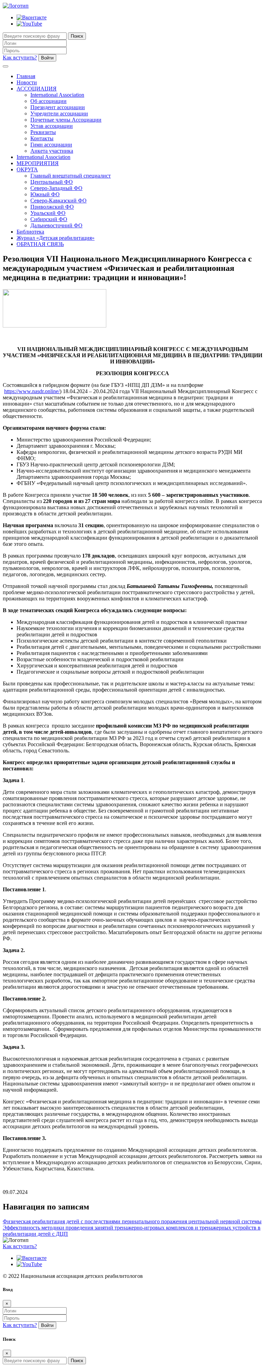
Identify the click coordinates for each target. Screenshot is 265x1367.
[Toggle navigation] (5, 66)
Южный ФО (45, 194)
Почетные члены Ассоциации (65, 120)
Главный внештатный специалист (70, 176)
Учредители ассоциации (59, 113)
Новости (27, 82)
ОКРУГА (27, 169)
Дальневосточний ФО (56, 225)
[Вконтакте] (32, 17)
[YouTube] (29, 24)
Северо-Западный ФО (56, 188)
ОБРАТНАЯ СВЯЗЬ (40, 244)
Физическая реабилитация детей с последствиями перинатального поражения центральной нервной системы (132, 1221)
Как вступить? (20, 57)
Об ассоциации (48, 101)
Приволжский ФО (52, 207)
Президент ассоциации (57, 107)
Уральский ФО (48, 213)
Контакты (41, 138)
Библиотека (30, 232)
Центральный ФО (51, 182)
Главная (26, 76)
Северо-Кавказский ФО (58, 200)
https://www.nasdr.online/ (32, 391)
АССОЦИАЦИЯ (37, 89)
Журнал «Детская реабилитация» (56, 238)
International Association (57, 95)
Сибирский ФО (48, 219)
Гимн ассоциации (51, 145)
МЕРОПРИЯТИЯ (38, 163)
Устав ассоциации (51, 126)
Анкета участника (51, 151)
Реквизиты (43, 132)
